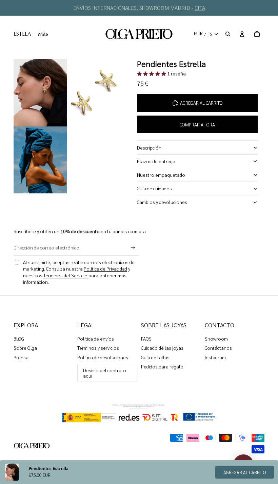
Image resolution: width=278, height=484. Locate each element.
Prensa (21, 357)
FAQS (146, 338)
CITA (200, 7)
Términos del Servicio (65, 275)
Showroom (216, 338)
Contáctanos (218, 348)
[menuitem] (22, 34)
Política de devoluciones (102, 357)
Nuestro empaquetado (161, 175)
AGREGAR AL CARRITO (244, 472)
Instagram (215, 357)
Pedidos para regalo (162, 366)
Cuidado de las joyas (162, 348)
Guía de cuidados (154, 188)
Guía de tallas (155, 357)
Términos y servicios (98, 348)
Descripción (149, 147)
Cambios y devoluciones (162, 202)
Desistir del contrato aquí (104, 372)
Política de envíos (95, 338)
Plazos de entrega (156, 161)
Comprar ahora (197, 124)
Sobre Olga (25, 348)
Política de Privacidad (105, 268)
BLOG (19, 338)
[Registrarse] (133, 248)
